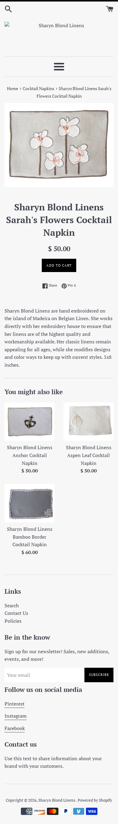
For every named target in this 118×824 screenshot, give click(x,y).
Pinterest (15, 703)
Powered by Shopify (95, 800)
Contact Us (16, 613)
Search (12, 605)
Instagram (16, 715)
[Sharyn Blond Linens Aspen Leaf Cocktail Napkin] (88, 421)
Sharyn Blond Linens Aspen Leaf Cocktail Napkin (88, 455)
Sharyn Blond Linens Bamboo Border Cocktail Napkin (29, 537)
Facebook (15, 728)
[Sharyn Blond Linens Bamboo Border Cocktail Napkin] (29, 503)
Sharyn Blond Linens (57, 800)
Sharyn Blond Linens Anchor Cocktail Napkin (29, 455)
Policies (13, 621)
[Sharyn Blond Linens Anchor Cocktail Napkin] (29, 421)
